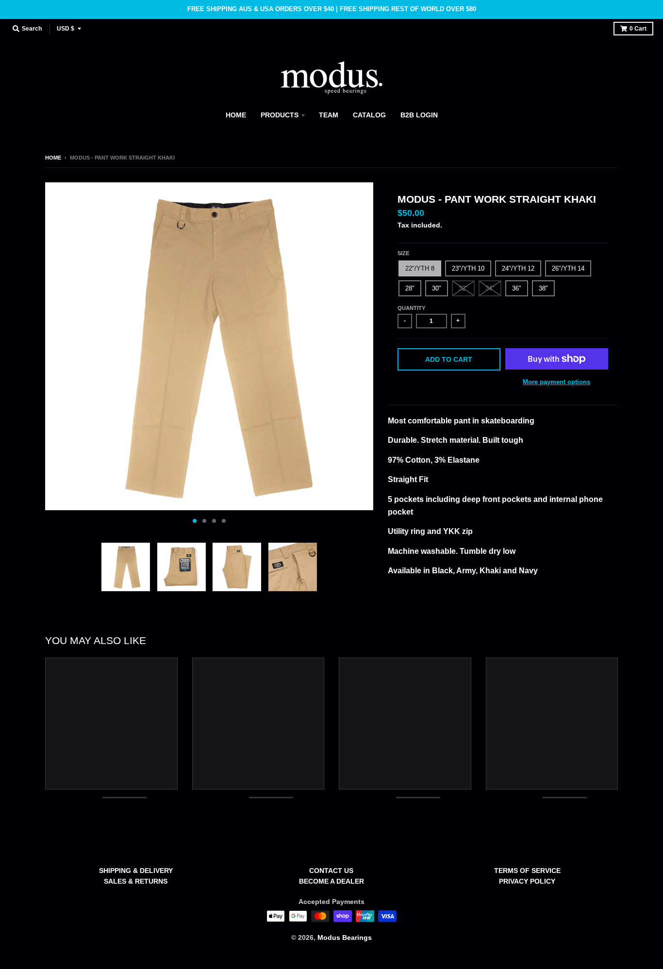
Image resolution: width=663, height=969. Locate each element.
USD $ (65, 28)
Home (53, 158)
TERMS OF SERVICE (527, 870)
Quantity (411, 308)
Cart (638, 28)
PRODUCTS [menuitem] (279, 115)
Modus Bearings (344, 937)
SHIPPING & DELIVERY (136, 870)
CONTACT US (331, 870)
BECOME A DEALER (331, 881)
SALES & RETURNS (135, 881)
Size (403, 253)
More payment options (556, 382)
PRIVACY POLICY (527, 881)
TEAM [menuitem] (328, 115)
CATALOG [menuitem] (369, 115)
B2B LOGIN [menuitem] (419, 115)
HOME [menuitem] (236, 115)
